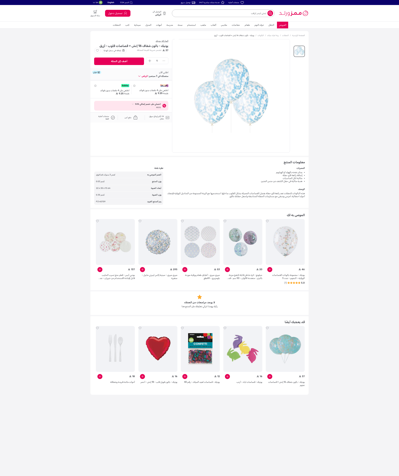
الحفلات (117, 25)
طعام (247, 25)
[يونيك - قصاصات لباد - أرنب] (242, 349)
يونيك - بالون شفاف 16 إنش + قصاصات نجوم (286, 384)
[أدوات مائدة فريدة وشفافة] (115, 349)
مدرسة (169, 25)
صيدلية (137, 25)
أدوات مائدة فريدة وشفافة (122, 382)
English (111, 2)
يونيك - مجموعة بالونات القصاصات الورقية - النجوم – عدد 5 (288, 277)
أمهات (159, 25)
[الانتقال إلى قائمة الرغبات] (97, 50)
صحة (180, 25)
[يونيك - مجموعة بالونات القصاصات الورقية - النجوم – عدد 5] (285, 242)
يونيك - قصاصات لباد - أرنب (249, 382)
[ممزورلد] (293, 13)
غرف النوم (259, 25)
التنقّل (271, 25)
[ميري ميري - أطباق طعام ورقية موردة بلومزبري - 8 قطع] (200, 242)
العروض (282, 25)
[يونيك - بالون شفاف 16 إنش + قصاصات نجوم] (285, 349)
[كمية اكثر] (150, 61)
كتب (127, 25)
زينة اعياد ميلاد (273, 35)
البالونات (261, 35)
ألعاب (213, 25)
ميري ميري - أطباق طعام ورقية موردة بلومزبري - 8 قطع (202, 277)
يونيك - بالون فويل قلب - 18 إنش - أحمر (159, 382)
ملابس (224, 25)
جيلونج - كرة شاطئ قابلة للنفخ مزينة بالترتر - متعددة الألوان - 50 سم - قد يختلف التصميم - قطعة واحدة (245, 277)
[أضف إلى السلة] (269, 269)
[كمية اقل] (164, 61)
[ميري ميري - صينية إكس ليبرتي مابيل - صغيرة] (157, 242)
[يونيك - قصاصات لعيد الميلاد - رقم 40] (200, 349)
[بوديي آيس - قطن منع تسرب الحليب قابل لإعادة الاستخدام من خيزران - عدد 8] (115, 242)
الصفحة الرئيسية (298, 35)
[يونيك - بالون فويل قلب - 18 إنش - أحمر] (157, 349)
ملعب (203, 25)
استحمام (191, 25)
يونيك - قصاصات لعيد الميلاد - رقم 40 (202, 382)
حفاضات (236, 25)
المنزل (148, 25)
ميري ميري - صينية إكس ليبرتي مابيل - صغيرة (159, 277)
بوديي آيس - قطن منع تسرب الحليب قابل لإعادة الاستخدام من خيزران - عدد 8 (117, 277)
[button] (126, 2)
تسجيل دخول (115, 13)
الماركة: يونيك (162, 41)
